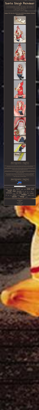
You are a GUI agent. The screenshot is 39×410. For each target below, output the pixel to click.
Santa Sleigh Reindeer (20, 200)
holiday (7, 189)
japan (25, 191)
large (23, 191)
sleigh (9, 191)
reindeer (24, 195)
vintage (22, 196)
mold (32, 189)
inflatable (14, 196)
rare (6, 195)
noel (29, 191)
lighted (18, 189)
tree (27, 191)
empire (22, 189)
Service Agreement (20, 204)
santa (28, 189)
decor (28, 193)
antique (11, 195)
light (8, 195)
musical (32, 195)
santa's (24, 193)
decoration (19, 191)
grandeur (32, 193)
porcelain (14, 193)
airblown (14, 189)
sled (31, 191)
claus (14, 191)
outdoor (15, 195)
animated (29, 195)
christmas (9, 193)
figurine (19, 195)
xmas (25, 189)
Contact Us (19, 201)
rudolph (10, 189)
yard (17, 193)
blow (20, 193)
